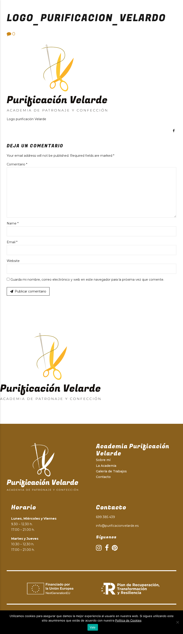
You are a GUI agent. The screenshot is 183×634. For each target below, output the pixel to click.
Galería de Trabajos (111, 471)
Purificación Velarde (49, 6)
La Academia (106, 466)
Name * (13, 223)
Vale (93, 627)
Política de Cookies (128, 620)
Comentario (17, 164)
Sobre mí (103, 460)
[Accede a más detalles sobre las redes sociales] (174, 130)
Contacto (103, 477)
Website (13, 261)
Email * (12, 242)
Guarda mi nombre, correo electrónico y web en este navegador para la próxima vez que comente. (87, 280)
